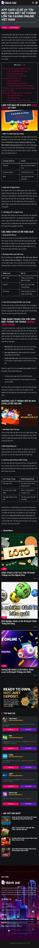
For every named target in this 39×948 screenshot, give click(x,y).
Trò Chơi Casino (14, 27)
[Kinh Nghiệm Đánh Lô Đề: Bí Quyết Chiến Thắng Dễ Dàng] (19, 600)
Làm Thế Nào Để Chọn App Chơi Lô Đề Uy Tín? (16, 69)
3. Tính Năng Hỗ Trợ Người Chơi (16, 76)
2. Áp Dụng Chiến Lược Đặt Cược (17, 83)
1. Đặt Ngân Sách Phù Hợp (15, 95)
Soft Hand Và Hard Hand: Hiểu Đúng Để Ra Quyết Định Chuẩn (24, 849)
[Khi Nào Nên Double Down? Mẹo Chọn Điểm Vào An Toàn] (5, 846)
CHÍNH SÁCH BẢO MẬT (9, 907)
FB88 (10, 736)
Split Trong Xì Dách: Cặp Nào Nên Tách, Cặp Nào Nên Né (23, 828)
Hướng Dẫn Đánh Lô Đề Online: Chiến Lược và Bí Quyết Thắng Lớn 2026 (17, 670)
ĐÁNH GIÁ (10, 729)
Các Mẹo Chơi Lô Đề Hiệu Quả (11, 78)
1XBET (11, 774)
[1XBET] (5, 777)
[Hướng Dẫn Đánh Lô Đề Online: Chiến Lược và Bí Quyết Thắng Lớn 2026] (19, 648)
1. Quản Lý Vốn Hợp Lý (13, 81)
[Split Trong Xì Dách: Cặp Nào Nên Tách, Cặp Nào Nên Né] (5, 835)
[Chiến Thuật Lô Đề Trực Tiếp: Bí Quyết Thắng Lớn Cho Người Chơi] (19, 551)
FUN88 (11, 755)
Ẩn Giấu (22, 65)
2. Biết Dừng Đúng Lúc (13, 98)
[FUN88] (5, 758)
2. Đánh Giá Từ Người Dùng (15, 73)
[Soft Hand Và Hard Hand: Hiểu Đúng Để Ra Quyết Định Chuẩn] (5, 856)
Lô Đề (4, 27)
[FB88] (5, 739)
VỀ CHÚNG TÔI (6, 904)
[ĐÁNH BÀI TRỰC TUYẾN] (8, 2)
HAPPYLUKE (13, 793)
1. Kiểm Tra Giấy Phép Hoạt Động (17, 71)
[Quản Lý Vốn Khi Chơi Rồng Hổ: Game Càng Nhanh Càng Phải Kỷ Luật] (5, 825)
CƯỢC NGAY (28, 729)
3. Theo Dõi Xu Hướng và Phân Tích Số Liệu (20, 86)
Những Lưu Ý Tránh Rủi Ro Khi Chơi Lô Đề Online (17, 93)
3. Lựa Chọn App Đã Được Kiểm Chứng (18, 100)
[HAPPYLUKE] (5, 796)
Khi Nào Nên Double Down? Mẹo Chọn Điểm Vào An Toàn (24, 839)
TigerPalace (13, 718)
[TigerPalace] (5, 722)
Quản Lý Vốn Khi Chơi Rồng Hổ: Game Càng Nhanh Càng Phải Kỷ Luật (24, 818)
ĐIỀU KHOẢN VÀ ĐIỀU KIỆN (10, 910)
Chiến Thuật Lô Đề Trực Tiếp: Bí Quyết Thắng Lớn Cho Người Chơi (18, 574)
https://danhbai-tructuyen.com (17, 923)
